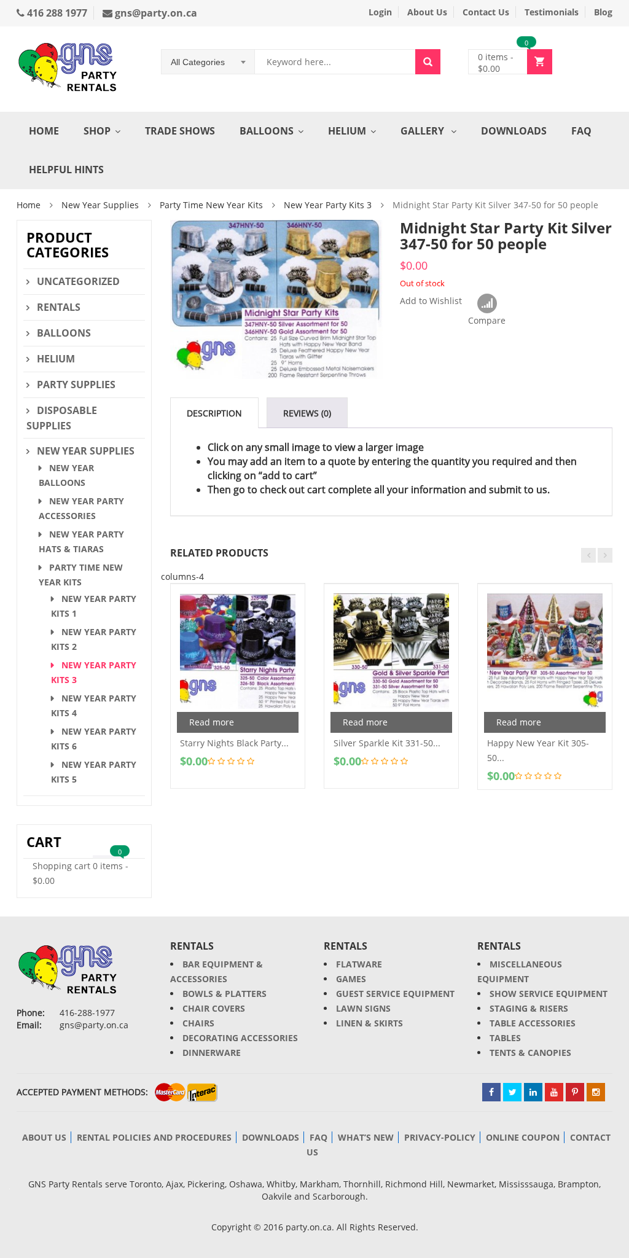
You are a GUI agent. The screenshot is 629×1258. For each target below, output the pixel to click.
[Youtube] (554, 1092)
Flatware (359, 964)
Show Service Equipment (549, 993)
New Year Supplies (100, 205)
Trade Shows (180, 131)
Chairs (198, 1023)
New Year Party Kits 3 (328, 205)
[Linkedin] (533, 1092)
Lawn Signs (363, 1008)
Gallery (423, 131)
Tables (505, 1038)
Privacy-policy (439, 1137)
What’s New (366, 1137)
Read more (211, 722)
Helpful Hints (66, 169)
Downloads (514, 131)
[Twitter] (512, 1092)
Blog (603, 12)
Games (351, 979)
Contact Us (486, 12)
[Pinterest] (575, 1092)
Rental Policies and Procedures (154, 1137)
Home (44, 131)
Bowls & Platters (224, 993)
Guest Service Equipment (395, 993)
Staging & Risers (529, 1008)
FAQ (581, 131)
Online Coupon (523, 1137)
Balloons (267, 131)
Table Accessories (533, 1023)
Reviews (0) (307, 413)
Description (214, 413)
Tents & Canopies (530, 1052)
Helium (347, 131)
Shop (97, 131)
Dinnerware (211, 1052)
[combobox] (208, 62)
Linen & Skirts (369, 1023)
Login (380, 12)
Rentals (58, 307)
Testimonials (552, 12)
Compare (487, 304)
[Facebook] (491, 1092)
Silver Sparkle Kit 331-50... (387, 743)
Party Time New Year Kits (211, 205)
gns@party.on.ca (154, 13)
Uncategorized (78, 281)
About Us (427, 12)
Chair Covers (213, 1008)
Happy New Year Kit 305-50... (538, 750)
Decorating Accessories (240, 1038)
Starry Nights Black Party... (234, 743)
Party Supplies (76, 384)
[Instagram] (595, 1092)
